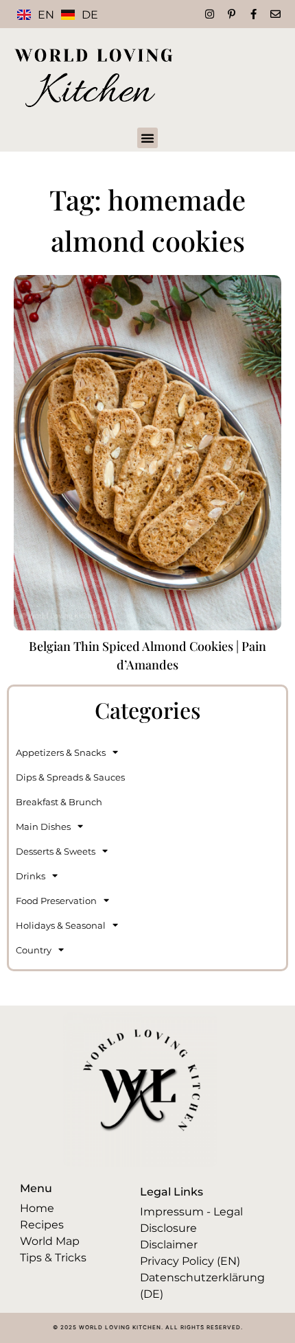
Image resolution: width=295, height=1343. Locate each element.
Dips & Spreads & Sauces (70, 777)
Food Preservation (56, 900)
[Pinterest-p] (231, 14)
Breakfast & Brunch (59, 801)
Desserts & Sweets (55, 851)
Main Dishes (43, 826)
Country (33, 949)
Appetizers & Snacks (61, 752)
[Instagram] (209, 14)
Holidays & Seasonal (61, 925)
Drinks (30, 875)
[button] (147, 138)
